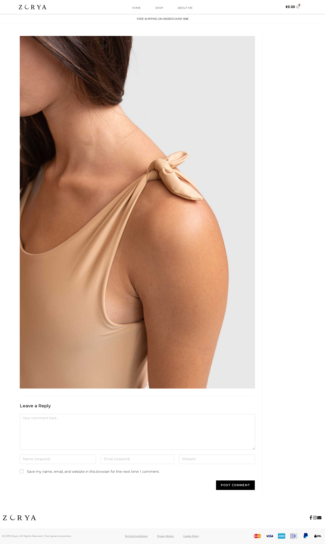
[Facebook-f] (311, 517)
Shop (159, 8)
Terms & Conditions (136, 536)
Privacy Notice (165, 536)
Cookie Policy (191, 536)
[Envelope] (319, 517)
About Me (185, 8)
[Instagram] (315, 517)
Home (136, 8)
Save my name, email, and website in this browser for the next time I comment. (93, 471)
